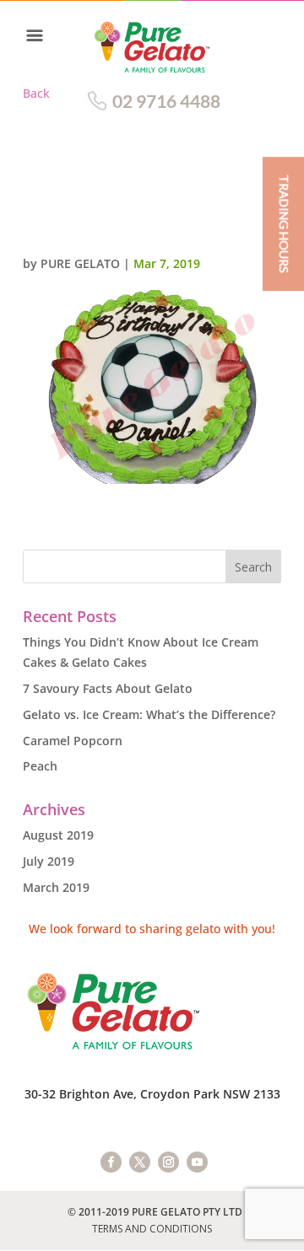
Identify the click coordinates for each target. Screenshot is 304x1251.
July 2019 (48, 861)
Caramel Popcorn (72, 741)
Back (36, 93)
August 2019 (58, 835)
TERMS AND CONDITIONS (152, 1228)
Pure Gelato (80, 263)
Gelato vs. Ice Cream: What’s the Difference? (149, 714)
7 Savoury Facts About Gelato (108, 688)
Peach (40, 766)
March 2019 (56, 887)
